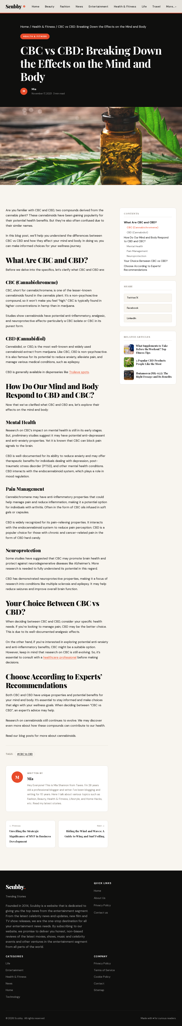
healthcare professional (59, 657)
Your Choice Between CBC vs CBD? (146, 261)
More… (170, 6)
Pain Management (137, 251)
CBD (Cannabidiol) (137, 232)
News (79, 6)
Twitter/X (132, 297)
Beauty (49, 6)
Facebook (132, 307)
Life (144, 6)
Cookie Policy (102, 977)
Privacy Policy (102, 905)
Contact (99, 983)
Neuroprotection (136, 256)
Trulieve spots (79, 372)
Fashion (65, 6)
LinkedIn (131, 318)
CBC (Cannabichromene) (142, 227)
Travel (156, 6)
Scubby (14, 6)
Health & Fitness (125, 6)
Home (35, 6)
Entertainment (98, 6)
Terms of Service (104, 970)
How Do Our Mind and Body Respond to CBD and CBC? (146, 239)
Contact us (101, 912)
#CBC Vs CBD (25, 754)
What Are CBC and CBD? (140, 222)
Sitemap (99, 990)
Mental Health (135, 246)
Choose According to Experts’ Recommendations (142, 268)
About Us (99, 898)
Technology (13, 997)
